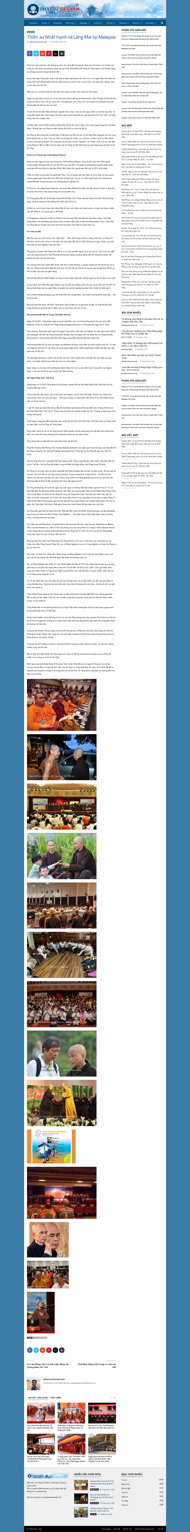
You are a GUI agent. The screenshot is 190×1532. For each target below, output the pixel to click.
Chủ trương (106, 1529)
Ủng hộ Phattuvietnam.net (144, 1529)
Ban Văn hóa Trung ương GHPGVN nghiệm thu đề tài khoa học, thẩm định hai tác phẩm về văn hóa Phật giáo (142, 274)
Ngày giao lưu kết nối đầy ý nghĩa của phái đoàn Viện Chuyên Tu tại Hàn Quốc (100, 1458)
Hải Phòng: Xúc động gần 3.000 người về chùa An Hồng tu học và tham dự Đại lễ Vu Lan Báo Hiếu (142, 265)
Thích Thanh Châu (128, 83)
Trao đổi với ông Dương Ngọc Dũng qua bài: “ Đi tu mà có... (142, 368)
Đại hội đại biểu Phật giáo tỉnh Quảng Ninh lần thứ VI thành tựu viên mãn (142, 257)
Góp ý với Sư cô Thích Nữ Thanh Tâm (146, 118)
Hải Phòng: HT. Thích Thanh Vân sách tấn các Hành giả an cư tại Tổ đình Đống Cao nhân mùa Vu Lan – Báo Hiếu (142, 192)
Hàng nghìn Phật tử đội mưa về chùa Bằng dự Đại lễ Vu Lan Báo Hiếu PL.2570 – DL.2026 (142, 158)
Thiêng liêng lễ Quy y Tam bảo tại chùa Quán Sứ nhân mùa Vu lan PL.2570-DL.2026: (141, 150)
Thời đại (109, 23)
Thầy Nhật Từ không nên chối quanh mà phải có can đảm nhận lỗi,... (142, 344)
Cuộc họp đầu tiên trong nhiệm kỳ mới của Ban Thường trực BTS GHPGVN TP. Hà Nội (141, 293)
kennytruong (126, 64)
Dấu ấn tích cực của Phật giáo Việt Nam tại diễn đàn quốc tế (101, 1426)
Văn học (136, 23)
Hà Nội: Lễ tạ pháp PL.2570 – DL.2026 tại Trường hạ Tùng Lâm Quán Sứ (142, 229)
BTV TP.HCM (126, 337)
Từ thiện (124, 1501)
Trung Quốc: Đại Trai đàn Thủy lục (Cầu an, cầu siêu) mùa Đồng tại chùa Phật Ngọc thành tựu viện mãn (71, 1460)
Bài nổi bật (125, 1488)
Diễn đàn (83, 23)
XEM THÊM (55, 1397)
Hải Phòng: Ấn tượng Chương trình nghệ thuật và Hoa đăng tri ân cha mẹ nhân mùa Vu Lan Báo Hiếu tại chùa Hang (142, 221)
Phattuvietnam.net (129, 325)
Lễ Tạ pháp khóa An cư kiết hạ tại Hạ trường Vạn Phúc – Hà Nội (142, 211)
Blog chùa (58, 23)
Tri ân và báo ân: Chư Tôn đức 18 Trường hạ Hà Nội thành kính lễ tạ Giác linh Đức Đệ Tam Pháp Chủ (141, 239)
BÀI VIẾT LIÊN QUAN (38, 1397)
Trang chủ (33, 23)
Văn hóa (122, 23)
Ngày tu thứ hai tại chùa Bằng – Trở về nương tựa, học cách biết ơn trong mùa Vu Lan (142, 165)
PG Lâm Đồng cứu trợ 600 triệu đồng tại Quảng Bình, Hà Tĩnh (47, 1365)
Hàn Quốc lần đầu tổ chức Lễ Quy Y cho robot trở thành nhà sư (40, 1427)
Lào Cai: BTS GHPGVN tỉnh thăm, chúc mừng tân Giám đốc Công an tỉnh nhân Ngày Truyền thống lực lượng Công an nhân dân (142, 303)
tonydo (124, 55)
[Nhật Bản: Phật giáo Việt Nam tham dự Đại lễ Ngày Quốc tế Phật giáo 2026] (71, 1413)
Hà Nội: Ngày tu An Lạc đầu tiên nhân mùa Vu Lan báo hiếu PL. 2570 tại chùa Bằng (142, 173)
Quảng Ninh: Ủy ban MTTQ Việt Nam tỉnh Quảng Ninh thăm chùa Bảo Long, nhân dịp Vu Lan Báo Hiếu (141, 134)
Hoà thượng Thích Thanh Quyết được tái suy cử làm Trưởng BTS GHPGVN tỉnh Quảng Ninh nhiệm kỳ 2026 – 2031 (142, 249)
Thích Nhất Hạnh (40, 1338)
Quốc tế (38, 29)
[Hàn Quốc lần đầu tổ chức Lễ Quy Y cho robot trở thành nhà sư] (41, 1413)
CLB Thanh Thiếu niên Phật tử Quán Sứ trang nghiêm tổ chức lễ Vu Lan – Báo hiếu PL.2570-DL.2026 (140, 182)
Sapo (40, 1529)
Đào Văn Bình (127, 349)
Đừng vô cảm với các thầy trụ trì (144, 102)
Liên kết (160, 1529)
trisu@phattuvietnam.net (51, 1497)
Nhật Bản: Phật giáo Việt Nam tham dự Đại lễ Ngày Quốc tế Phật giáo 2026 (70, 1427)
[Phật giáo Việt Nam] (95, 9)
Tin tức (44, 23)
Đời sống (69, 23)
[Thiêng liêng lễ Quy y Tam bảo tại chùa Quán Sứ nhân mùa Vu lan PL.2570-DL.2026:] (81, 1512)
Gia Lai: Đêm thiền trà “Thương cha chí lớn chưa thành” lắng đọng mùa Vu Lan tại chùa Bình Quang (142, 143)
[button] (162, 23)
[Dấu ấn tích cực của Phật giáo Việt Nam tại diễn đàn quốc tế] (102, 1413)
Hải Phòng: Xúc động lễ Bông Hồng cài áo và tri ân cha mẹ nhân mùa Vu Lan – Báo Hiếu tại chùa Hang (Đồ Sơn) (142, 203)
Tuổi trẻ (97, 23)
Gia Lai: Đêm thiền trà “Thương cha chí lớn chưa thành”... (101, 1497)
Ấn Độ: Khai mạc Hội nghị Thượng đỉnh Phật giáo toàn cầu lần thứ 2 (39, 1458)
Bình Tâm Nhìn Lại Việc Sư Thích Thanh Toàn (141, 356)
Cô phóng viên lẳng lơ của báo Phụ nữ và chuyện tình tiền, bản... (142, 320)
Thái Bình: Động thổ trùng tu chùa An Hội (97, 1365)
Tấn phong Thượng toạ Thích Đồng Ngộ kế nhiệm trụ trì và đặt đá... (142, 332)
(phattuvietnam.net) (38, 42)
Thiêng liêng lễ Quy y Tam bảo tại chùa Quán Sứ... (101, 1509)
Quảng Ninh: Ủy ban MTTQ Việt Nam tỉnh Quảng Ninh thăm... (102, 1483)
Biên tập (117, 1529)
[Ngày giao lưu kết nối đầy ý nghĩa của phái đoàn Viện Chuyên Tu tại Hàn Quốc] (102, 1444)
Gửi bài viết (127, 1529)
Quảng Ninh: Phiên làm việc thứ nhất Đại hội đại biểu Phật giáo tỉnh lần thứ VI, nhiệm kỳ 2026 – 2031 (141, 285)
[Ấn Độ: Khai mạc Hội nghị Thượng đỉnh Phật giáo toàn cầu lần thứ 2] (41, 1444)
